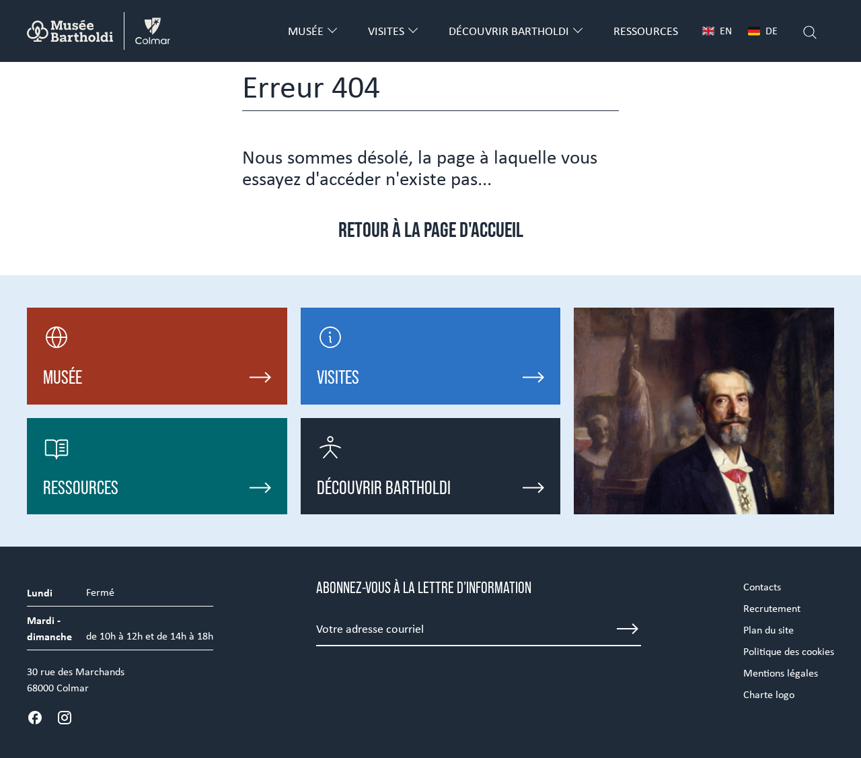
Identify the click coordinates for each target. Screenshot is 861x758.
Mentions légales (780, 673)
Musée (306, 31)
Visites (386, 31)
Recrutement (771, 608)
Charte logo (768, 694)
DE (771, 31)
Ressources (645, 31)
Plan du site (768, 630)
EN (726, 31)
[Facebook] (35, 718)
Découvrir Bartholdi (509, 31)
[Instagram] (65, 718)
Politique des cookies (788, 651)
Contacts (762, 587)
